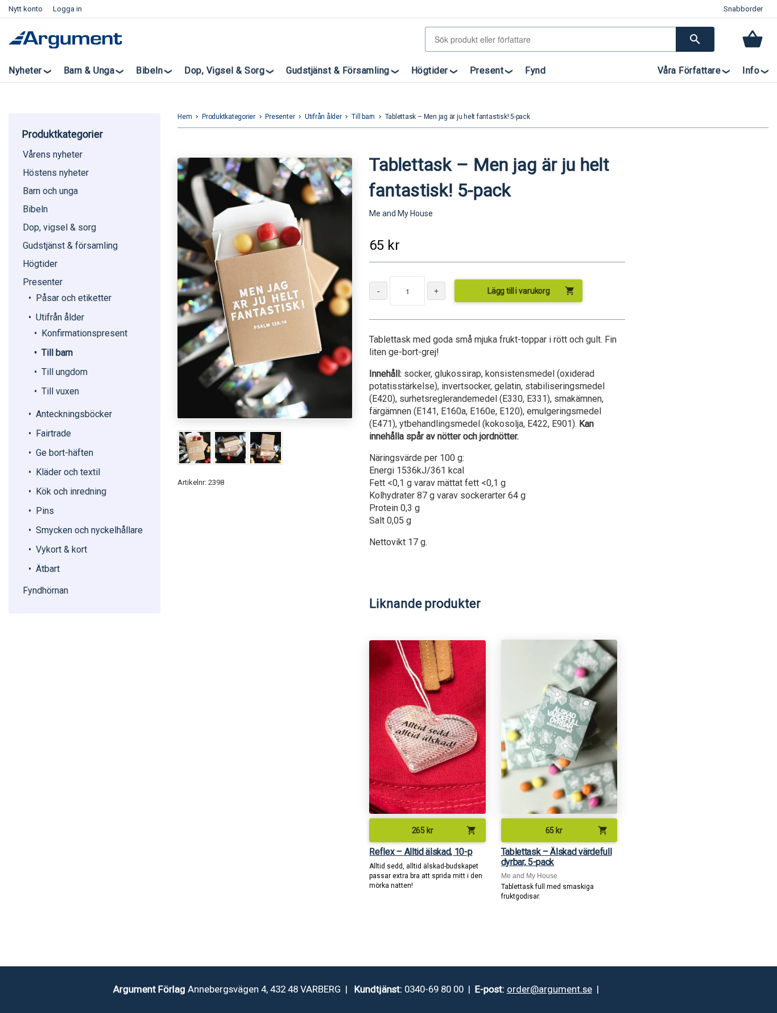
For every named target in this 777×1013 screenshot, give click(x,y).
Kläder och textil (68, 472)
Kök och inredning (71, 491)
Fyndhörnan (45, 590)
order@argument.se (549, 989)
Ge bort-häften (64, 452)
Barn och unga (50, 191)
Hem (184, 117)
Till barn (57, 352)
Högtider (429, 70)
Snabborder (743, 9)
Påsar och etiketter (73, 298)
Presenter (43, 282)
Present (487, 70)
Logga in (67, 9)
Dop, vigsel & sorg (224, 70)
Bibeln (149, 70)
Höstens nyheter (56, 172)
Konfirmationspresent (84, 333)
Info (750, 70)
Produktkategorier (228, 117)
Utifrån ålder (60, 317)
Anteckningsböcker (74, 414)
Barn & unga (89, 70)
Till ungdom (65, 372)
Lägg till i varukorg (531, 291)
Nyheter (25, 70)
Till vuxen (60, 391)
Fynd (535, 70)
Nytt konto (26, 9)
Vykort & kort (61, 549)
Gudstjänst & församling (338, 70)
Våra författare (689, 70)
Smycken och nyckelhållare (89, 530)
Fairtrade (53, 433)
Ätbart (48, 568)
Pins (45, 510)
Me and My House (401, 213)
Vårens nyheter (52, 154)
